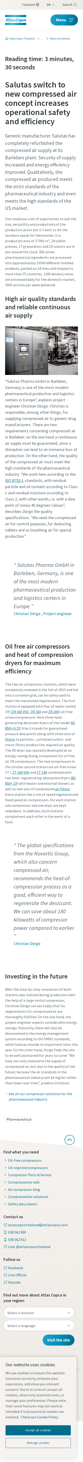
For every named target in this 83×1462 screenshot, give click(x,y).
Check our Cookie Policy (39, 1417)
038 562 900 (17, 1232)
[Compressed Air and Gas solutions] (41, 38)
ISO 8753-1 (14, 480)
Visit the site (58, 1340)
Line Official (17, 1275)
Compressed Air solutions (28, 1196)
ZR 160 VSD (20, 711)
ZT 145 (42, 772)
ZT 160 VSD (21, 772)
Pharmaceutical (19, 1119)
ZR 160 (35, 711)
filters (10, 739)
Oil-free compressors (25, 1160)
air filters (62, 789)
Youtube (14, 1282)
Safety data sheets (22, 1204)
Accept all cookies (38, 1430)
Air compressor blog (24, 1189)
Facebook (15, 1267)
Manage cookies (38, 1443)
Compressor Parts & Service (29, 1174)
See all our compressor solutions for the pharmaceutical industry (40, 1096)
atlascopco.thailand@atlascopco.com (38, 1225)
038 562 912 (17, 1239)
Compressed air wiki (23, 1182)
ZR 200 (53, 711)
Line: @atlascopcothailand (29, 1246)
